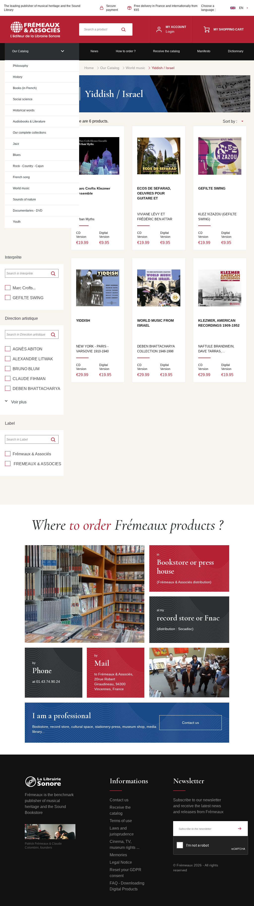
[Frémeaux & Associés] (7, 453)
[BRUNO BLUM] (7, 368)
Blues (17, 155)
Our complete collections (29, 132)
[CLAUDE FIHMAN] (7, 378)
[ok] (53, 273)
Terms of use (121, 821)
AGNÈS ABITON (27, 349)
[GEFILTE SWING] (7, 297)
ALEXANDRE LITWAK (33, 359)
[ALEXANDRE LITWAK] (7, 358)
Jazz (16, 144)
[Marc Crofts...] (7, 287)
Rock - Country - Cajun (28, 166)
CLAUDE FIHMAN (29, 379)
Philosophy (20, 66)
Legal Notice (121, 862)
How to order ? (126, 51)
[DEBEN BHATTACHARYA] (7, 388)
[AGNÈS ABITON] (7, 348)
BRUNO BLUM (26, 369)
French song (21, 177)
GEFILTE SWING (28, 298)
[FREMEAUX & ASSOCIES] (7, 463)
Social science (22, 99)
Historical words (23, 110)
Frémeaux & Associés (32, 454)
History (17, 77)
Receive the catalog (166, 51)
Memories (118, 855)
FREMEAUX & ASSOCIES (37, 464)
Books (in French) (25, 88)
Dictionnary (235, 51)
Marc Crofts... (24, 288)
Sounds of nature (24, 199)
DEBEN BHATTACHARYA (36, 389)
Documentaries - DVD (27, 210)
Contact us (119, 800)
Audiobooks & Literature (29, 121)
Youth (17, 221)
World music (21, 188)
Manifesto (203, 51)
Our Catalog (20, 51)
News (94, 51)
